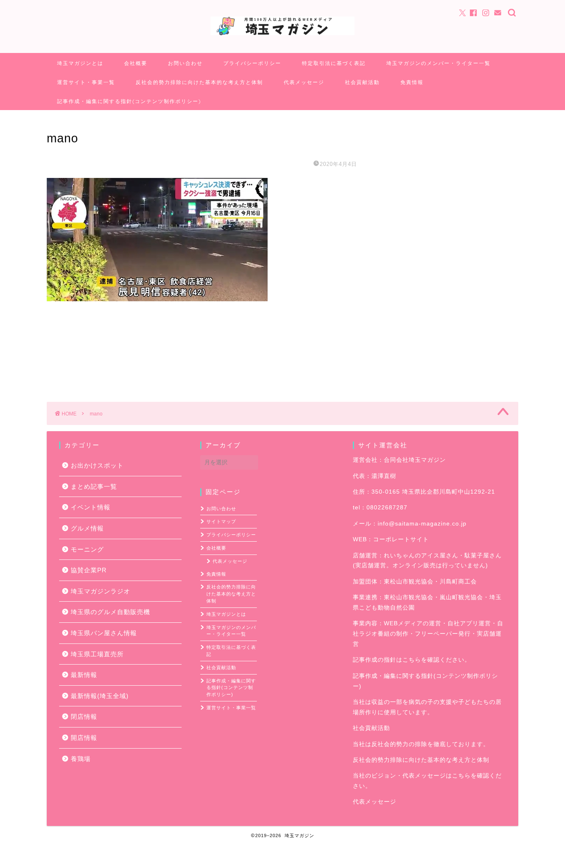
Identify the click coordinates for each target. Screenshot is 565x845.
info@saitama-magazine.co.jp (422, 524)
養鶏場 (81, 758)
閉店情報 (84, 716)
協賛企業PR (89, 570)
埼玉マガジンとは (80, 63)
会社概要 (135, 63)
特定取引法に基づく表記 (334, 63)
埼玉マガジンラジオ (100, 591)
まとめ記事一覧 (94, 486)
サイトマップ (221, 521)
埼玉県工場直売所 (97, 654)
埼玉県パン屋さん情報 (104, 632)
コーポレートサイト (401, 539)
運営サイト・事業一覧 (86, 82)
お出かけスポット (97, 465)
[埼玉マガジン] (282, 35)
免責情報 (412, 82)
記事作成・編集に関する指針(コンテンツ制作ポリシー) (129, 101)
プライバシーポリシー (252, 63)
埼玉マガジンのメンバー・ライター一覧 (438, 63)
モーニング (87, 549)
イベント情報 (90, 507)
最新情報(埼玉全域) (100, 695)
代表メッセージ (304, 82)
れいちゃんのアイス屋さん (421, 555)
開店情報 (84, 737)
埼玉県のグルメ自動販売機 (110, 611)
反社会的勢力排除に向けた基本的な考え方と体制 (199, 82)
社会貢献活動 (362, 82)
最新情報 (84, 674)
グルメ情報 (87, 528)
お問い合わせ (185, 63)
